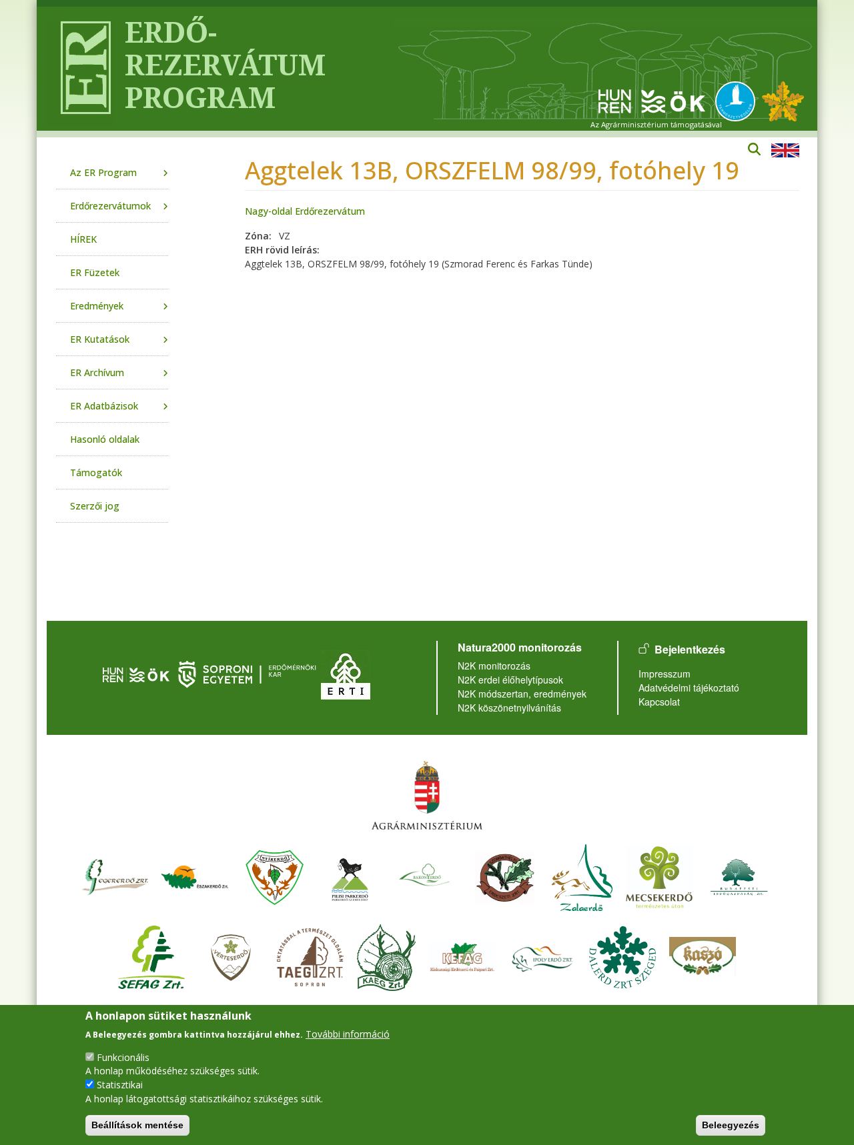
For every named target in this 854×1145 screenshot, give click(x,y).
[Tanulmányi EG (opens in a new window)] (310, 955)
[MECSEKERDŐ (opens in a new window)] (659, 875)
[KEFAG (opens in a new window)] (462, 955)
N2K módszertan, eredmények (522, 693)
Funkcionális (123, 1056)
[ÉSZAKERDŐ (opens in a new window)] (194, 875)
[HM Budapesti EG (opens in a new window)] (739, 875)
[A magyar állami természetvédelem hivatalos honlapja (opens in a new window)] (738, 100)
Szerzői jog (94, 505)
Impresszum (664, 673)
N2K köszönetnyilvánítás (509, 707)
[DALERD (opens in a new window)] (622, 955)
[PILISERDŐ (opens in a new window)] (350, 875)
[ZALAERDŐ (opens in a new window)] (582, 875)
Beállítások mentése (137, 1125)
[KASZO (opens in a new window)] (702, 955)
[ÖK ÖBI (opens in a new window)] (136, 673)
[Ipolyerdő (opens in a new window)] (542, 955)
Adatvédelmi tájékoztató (688, 687)
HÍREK (83, 239)
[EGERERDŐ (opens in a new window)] (114, 875)
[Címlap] (80, 69)
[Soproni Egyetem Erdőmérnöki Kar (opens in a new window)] (248, 673)
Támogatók (96, 472)
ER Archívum (97, 372)
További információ (348, 1033)
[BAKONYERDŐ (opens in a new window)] (425, 875)
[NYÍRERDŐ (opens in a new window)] (275, 875)
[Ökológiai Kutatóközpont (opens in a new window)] (651, 100)
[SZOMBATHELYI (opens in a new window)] (505, 875)
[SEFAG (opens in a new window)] (151, 955)
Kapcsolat (659, 701)
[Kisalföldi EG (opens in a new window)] (386, 955)
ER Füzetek (94, 272)
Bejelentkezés (690, 649)
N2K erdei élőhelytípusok (510, 679)
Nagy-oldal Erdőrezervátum (305, 211)
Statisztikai (120, 1084)
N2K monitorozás (494, 665)
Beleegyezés (730, 1125)
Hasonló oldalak (104, 439)
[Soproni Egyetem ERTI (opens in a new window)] (345, 673)
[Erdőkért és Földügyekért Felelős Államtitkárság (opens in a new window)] (427, 795)
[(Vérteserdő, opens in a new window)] (231, 955)
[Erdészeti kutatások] (783, 100)
